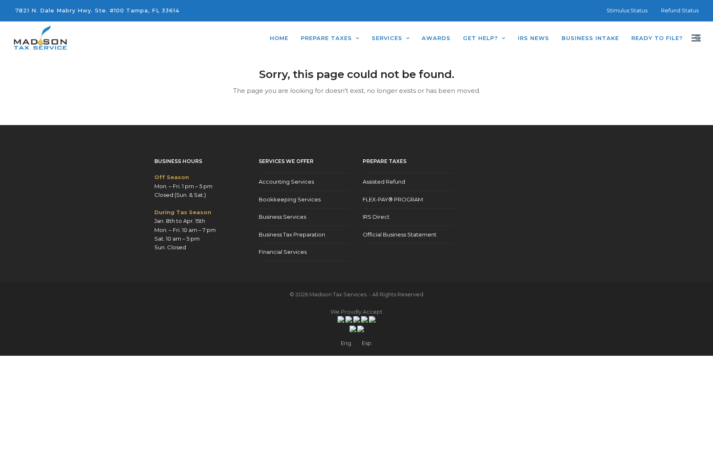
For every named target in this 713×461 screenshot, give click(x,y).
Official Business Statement (400, 234)
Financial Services (283, 251)
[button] (696, 38)
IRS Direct (376, 216)
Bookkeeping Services (290, 199)
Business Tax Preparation (292, 234)
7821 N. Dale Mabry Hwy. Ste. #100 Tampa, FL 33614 (97, 10)
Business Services (282, 216)
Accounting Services (286, 181)
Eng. (346, 343)
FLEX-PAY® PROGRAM (393, 199)
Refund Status (680, 10)
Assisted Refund (384, 181)
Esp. (367, 343)
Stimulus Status (627, 10)
